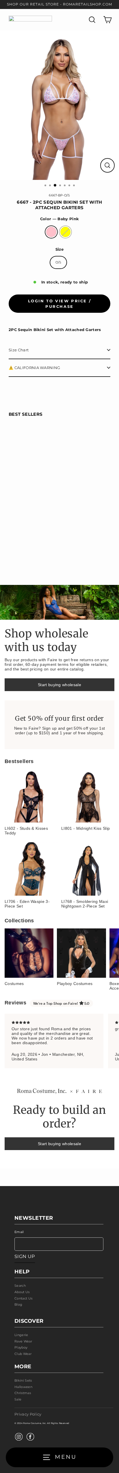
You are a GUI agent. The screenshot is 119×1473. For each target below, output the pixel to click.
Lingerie (21, 1335)
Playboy (20, 1347)
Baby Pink (51, 232)
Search (20, 1286)
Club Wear (22, 1354)
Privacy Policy (27, 1414)
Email (19, 1232)
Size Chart (19, 350)
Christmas (22, 1393)
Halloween (23, 1387)
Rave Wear (23, 1341)
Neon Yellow (65, 232)
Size (59, 249)
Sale (17, 1399)
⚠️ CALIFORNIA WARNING (34, 368)
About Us (22, 1292)
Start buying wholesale (59, 684)
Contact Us (23, 1298)
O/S (58, 262)
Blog (18, 1304)
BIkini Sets (23, 1380)
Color (59, 219)
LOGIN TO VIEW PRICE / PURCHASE (59, 303)
